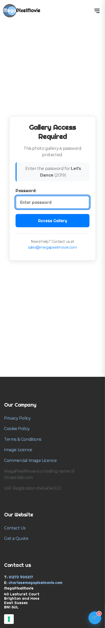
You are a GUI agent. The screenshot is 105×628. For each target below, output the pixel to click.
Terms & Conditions (22, 439)
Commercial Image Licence (30, 460)
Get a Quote (16, 538)
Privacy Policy (17, 418)
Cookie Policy (17, 428)
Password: (26, 190)
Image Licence (18, 449)
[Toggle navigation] (97, 11)
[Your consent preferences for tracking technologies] (9, 619)
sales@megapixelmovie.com (52, 247)
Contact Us (14, 528)
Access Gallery (52, 220)
